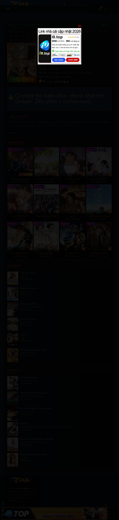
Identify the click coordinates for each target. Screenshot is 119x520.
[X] (79, 26)
